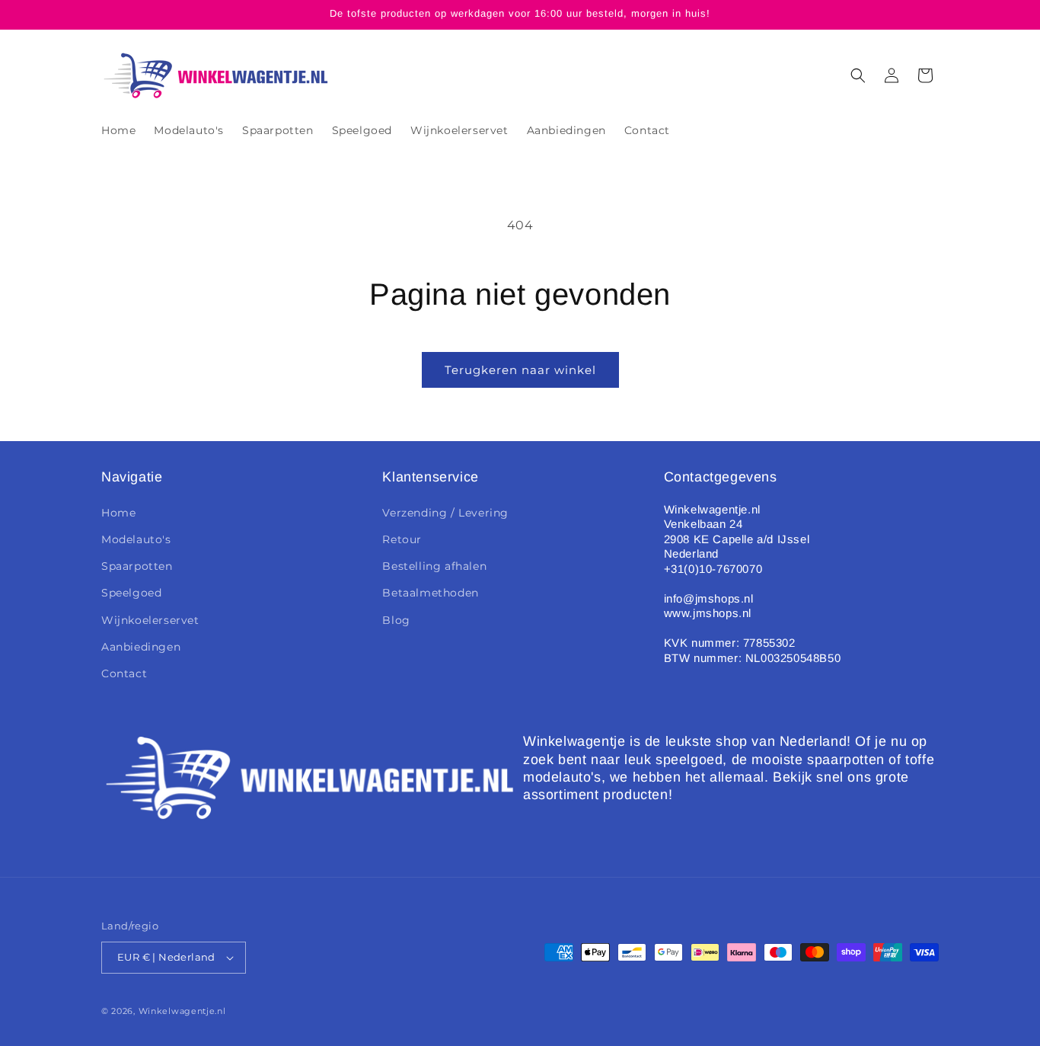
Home (118, 513)
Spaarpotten (137, 566)
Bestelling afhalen (434, 566)
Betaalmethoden (430, 593)
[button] (858, 75)
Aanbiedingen (140, 647)
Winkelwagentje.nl (182, 1011)
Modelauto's (136, 539)
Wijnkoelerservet (150, 620)
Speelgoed (131, 593)
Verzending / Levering (445, 513)
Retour (402, 539)
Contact (124, 673)
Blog (396, 620)
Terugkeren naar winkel (520, 370)
